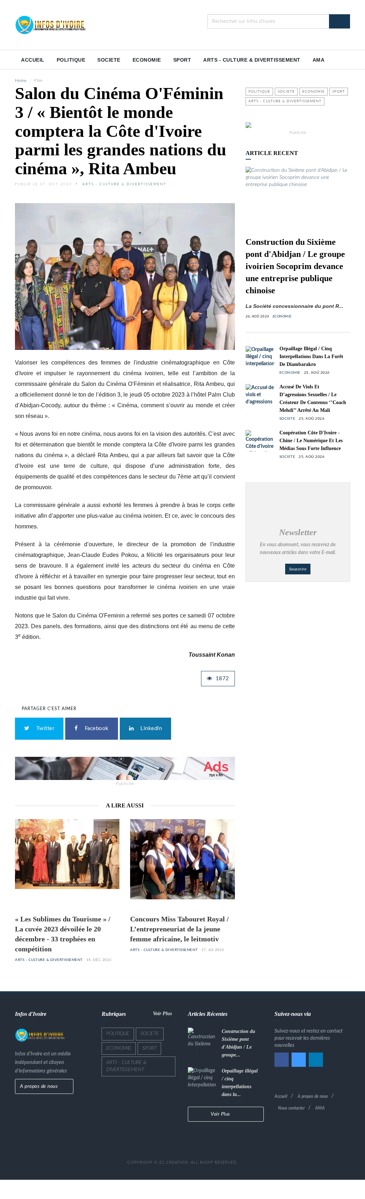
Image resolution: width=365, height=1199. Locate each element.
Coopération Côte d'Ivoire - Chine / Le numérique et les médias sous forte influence (311, 440)
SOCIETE (108, 60)
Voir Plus (163, 1013)
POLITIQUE (71, 60)
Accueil (280, 1096)
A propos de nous (39, 1086)
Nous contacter (291, 1108)
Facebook (95, 728)
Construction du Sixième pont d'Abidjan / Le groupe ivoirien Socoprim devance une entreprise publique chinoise (295, 266)
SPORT (182, 60)
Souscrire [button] (298, 569)
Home (20, 80)
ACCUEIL (33, 60)
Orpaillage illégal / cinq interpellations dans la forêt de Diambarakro (311, 356)
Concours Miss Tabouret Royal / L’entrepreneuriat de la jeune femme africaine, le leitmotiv (179, 929)
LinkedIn (149, 728)
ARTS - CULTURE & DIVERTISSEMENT (251, 60)
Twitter (44, 728)
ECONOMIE (147, 60)
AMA (319, 60)
